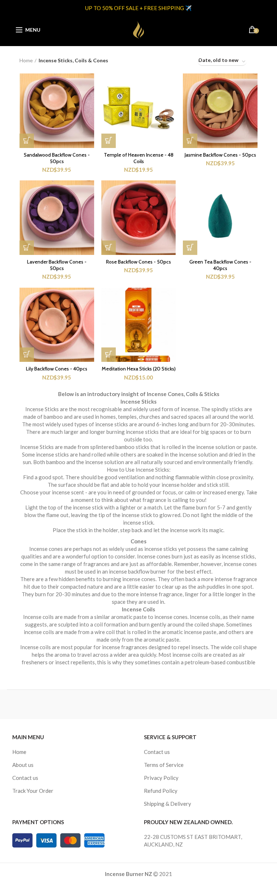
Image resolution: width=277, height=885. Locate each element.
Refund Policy (160, 790)
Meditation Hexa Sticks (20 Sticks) (139, 368)
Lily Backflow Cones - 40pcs (56, 368)
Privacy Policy (161, 777)
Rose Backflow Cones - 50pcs (138, 262)
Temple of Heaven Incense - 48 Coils (138, 158)
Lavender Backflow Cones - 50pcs (57, 265)
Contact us (25, 777)
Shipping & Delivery (167, 803)
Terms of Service (164, 765)
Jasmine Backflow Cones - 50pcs (220, 155)
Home (26, 60)
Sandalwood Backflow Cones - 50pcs (57, 158)
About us (23, 765)
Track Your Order (32, 790)
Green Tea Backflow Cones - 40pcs (220, 265)
